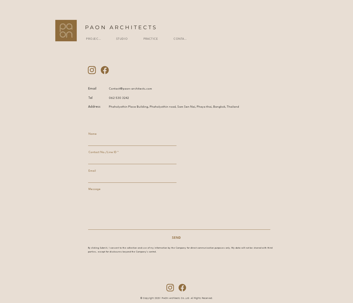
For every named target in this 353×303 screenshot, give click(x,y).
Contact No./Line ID (102, 152)
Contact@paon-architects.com (130, 88)
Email (92, 171)
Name (92, 134)
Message (94, 189)
